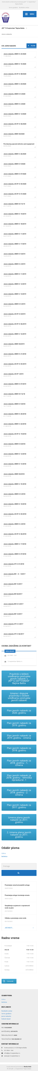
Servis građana (13, 7)
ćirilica (3, 853)
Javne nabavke (6, 1016)
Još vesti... (9, 928)
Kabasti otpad (5, 1019)
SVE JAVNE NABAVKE (8, 46)
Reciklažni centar (24, 7)
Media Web (27, 1067)
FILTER (32, 46)
